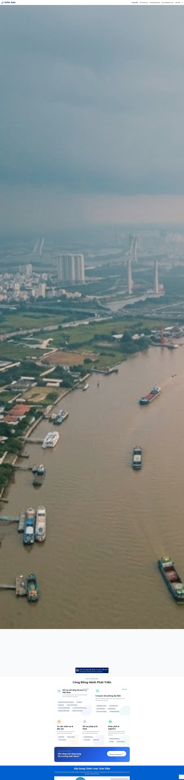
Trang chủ (135, 2)
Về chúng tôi (144, 2)
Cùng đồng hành (155, 2)
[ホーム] (8, 2)
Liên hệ (177, 2)
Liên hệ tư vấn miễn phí (115, 754)
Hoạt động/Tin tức (167, 2)
